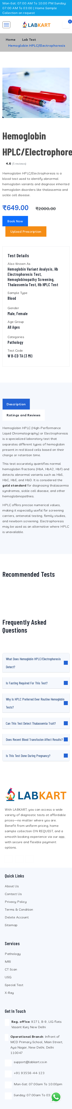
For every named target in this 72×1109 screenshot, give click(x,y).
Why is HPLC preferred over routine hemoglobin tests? (35, 703)
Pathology (13, 954)
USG (8, 977)
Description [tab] (16, 404)
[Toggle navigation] (6, 24)
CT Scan (11, 969)
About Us (12, 886)
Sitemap (11, 925)
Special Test (14, 985)
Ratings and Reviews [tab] (24, 415)
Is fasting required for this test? (27, 683)
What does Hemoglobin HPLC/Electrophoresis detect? (33, 663)
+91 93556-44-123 (29, 1073)
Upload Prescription (25, 231)
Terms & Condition (19, 909)
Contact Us (13, 894)
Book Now (15, 221)
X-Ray (9, 993)
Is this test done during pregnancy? (28, 755)
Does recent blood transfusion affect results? (34, 739)
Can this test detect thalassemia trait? (31, 723)
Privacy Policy (16, 902)
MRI (8, 962)
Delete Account (17, 917)
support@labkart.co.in (30, 1062)
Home (11, 40)
